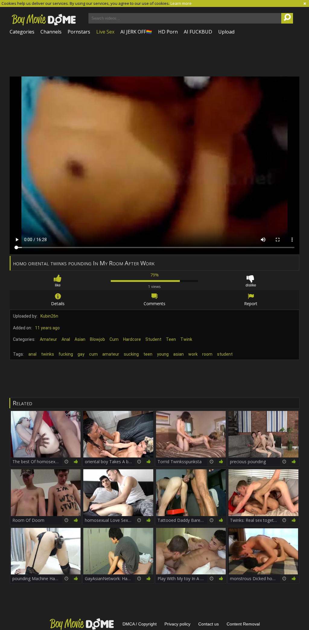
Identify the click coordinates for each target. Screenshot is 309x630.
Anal (66, 339)
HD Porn (168, 31)
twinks (47, 354)
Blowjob (97, 339)
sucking (131, 354)
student (225, 354)
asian (178, 354)
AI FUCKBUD (198, 31)
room (207, 354)
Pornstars (79, 31)
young (163, 354)
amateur (110, 354)
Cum (114, 339)
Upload (226, 31)
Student (153, 339)
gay (81, 354)
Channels (51, 31)
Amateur (48, 339)
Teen (171, 339)
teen (147, 354)
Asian (80, 339)
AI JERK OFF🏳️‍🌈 (136, 31)
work (193, 354)
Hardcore (132, 339)
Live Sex (105, 31)
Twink (186, 339)
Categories (22, 31)
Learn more (181, 3)
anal (32, 354)
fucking (66, 354)
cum (93, 354)
